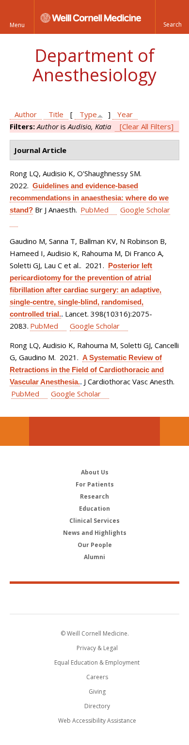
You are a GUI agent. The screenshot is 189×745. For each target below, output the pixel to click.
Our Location (14, 431)
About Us (95, 472)
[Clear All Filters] (146, 126)
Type (88, 114)
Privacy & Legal (97, 648)
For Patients (95, 484)
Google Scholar (95, 326)
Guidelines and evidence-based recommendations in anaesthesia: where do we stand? (89, 198)
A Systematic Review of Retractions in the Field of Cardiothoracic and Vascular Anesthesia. (87, 369)
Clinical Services (94, 521)
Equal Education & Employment (97, 662)
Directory (97, 706)
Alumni (94, 557)
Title (55, 114)
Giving (97, 691)
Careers (97, 677)
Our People (95, 545)
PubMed (94, 209)
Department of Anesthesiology (94, 65)
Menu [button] (17, 25)
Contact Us (174, 431)
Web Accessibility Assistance (97, 720)
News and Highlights (94, 533)
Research (94, 496)
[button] (172, 17)
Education (94, 508)
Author (26, 114)
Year (125, 114)
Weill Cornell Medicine (94, 598)
